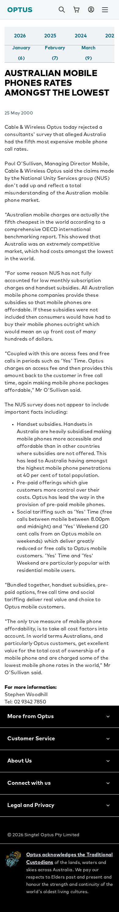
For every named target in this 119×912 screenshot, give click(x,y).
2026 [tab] (20, 35)
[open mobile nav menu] (105, 9)
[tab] (21, 53)
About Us (19, 761)
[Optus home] (19, 9)
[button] (91, 9)
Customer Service (31, 739)
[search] (61, 9)
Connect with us (29, 783)
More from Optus (30, 716)
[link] (76, 9)
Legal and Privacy (30, 805)
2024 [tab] (81, 35)
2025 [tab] (50, 35)
